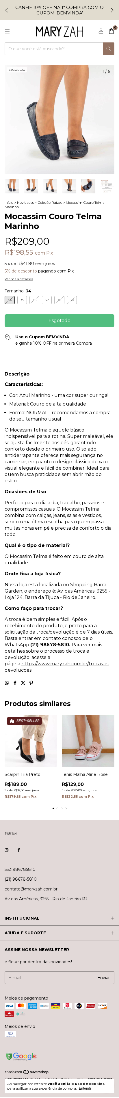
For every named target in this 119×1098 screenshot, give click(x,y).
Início (9, 202)
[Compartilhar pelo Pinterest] (31, 683)
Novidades (25, 202)
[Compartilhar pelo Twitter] (24, 683)
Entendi (85, 1088)
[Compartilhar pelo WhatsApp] (7, 683)
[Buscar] (108, 48)
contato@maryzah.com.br (31, 889)
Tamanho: (18, 291)
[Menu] (7, 31)
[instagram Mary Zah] (7, 850)
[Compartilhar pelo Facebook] (15, 683)
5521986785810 (20, 869)
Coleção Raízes (50, 202)
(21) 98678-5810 (21, 879)
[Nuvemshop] (27, 1073)
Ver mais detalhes (19, 279)
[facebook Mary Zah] (19, 850)
